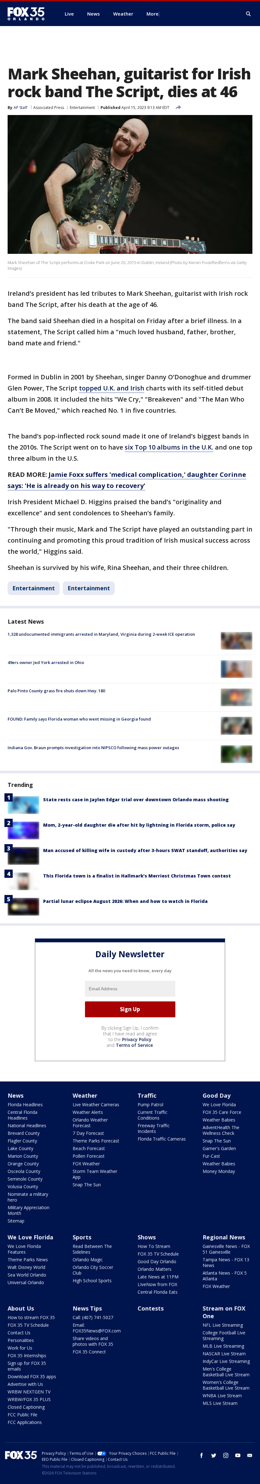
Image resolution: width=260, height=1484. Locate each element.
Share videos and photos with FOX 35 (93, 1341)
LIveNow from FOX (157, 1284)
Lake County (20, 1148)
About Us (21, 1308)
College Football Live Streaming (224, 1335)
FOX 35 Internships (27, 1355)
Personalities (21, 1340)
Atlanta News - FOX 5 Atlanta (225, 1276)
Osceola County (24, 1171)
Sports (82, 1237)
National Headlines (27, 1125)
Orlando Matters (155, 1269)
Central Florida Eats (158, 1292)
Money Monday (219, 1171)
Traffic (147, 1095)
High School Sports (92, 1280)
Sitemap (16, 1221)
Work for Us (20, 1348)
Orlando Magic (88, 1260)
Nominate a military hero (28, 1197)
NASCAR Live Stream (224, 1354)
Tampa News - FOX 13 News (226, 1262)
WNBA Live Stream (222, 1396)
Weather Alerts (88, 1112)
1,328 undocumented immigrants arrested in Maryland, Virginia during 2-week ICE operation (101, 634)
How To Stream (154, 1246)
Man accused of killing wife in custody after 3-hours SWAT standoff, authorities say (145, 850)
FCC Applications (25, 1422)
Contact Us (19, 1333)
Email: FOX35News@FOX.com (97, 1328)
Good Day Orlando (157, 1261)
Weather (85, 1095)
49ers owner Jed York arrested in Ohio (46, 662)
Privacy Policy (137, 1039)
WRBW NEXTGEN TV (29, 1392)
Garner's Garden (219, 1148)
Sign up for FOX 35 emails (27, 1366)
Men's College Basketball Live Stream (226, 1372)
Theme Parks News (28, 1260)
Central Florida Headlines (22, 1115)
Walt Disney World (26, 1267)
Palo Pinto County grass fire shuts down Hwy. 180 (56, 691)
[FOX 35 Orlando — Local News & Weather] (28, 13)
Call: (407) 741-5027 (93, 1317)
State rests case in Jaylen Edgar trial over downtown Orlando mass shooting (136, 799)
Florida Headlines (25, 1104)
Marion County (23, 1156)
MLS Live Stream (220, 1403)
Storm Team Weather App (95, 1174)
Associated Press (48, 107)
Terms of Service (134, 1045)
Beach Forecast (89, 1148)
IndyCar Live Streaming (226, 1361)
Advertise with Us (25, 1384)
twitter (214, 1455)
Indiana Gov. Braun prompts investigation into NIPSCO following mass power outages (93, 747)
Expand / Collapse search (248, 14)
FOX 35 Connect (89, 1352)
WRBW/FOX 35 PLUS (29, 1399)
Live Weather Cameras (96, 1104)
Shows (147, 1237)
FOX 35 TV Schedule (158, 1254)
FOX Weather (86, 1164)
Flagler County (22, 1141)
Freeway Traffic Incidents (154, 1128)
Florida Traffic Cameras (162, 1139)
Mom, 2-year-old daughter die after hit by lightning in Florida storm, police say (139, 825)
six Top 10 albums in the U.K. (169, 447)
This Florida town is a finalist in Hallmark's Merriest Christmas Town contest (137, 876)
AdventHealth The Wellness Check (221, 1130)
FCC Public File (22, 1415)
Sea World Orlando (27, 1275)
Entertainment (82, 107)
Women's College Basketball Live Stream (226, 1385)
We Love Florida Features (24, 1249)
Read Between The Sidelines (92, 1249)
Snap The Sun (87, 1185)
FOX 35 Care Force (222, 1112)
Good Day (217, 1095)
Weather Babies (219, 1120)
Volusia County (23, 1186)
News (15, 1095)
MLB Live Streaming (223, 1346)
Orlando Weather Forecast (90, 1122)
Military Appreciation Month (28, 1210)
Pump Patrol (150, 1104)
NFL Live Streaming (223, 1325)
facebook (202, 1455)
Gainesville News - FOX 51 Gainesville (226, 1249)
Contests (151, 1308)
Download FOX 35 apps (32, 1376)
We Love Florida (219, 1104)
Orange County (23, 1164)
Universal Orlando (26, 1282)
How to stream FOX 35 (31, 1317)
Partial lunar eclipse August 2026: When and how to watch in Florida (125, 901)
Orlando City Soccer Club (93, 1270)
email (250, 1455)
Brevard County (24, 1133)
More (152, 13)
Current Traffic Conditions (152, 1115)
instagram (226, 1455)
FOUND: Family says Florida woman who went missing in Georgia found (79, 719)
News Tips (87, 1308)
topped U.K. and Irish (111, 388)
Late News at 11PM (158, 1277)
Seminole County (25, 1179)
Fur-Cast (211, 1156)
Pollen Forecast (89, 1156)
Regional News (224, 1237)
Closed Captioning (26, 1407)
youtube (238, 1455)
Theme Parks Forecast (96, 1141)
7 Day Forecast (88, 1133)
